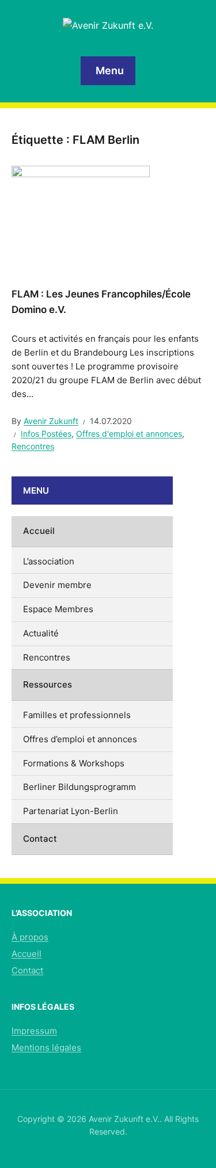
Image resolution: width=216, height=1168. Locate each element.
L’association (48, 561)
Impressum (34, 1030)
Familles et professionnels (77, 714)
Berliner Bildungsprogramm (79, 786)
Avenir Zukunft (51, 421)
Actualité (41, 633)
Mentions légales (46, 1047)
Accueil (39, 530)
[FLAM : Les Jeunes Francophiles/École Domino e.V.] (81, 217)
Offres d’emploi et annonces (80, 739)
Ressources (47, 684)
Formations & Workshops (73, 763)
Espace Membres (58, 609)
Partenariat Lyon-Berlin (70, 811)
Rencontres (33, 446)
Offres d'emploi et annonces (129, 433)
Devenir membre (57, 584)
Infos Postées (46, 433)
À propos (30, 937)
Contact (40, 838)
